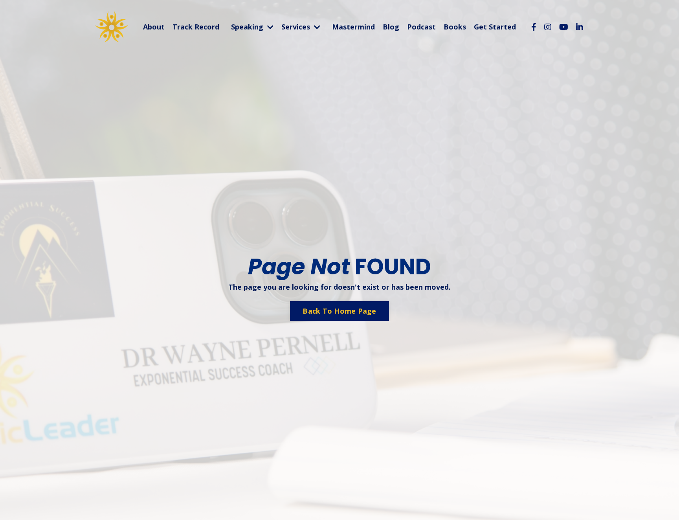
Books (455, 27)
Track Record (196, 27)
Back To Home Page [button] (339, 311)
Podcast (421, 27)
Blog (391, 27)
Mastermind (353, 27)
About (154, 27)
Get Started (495, 27)
